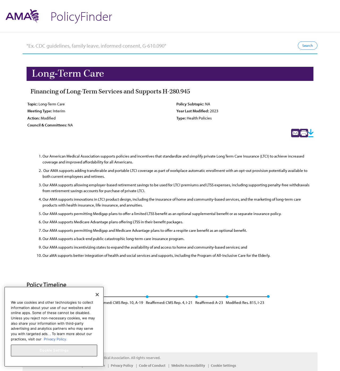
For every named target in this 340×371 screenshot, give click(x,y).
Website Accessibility (188, 365)
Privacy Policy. (55, 339)
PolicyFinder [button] (81, 16)
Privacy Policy (122, 365)
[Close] (97, 294)
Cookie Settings (223, 365)
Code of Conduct (152, 365)
